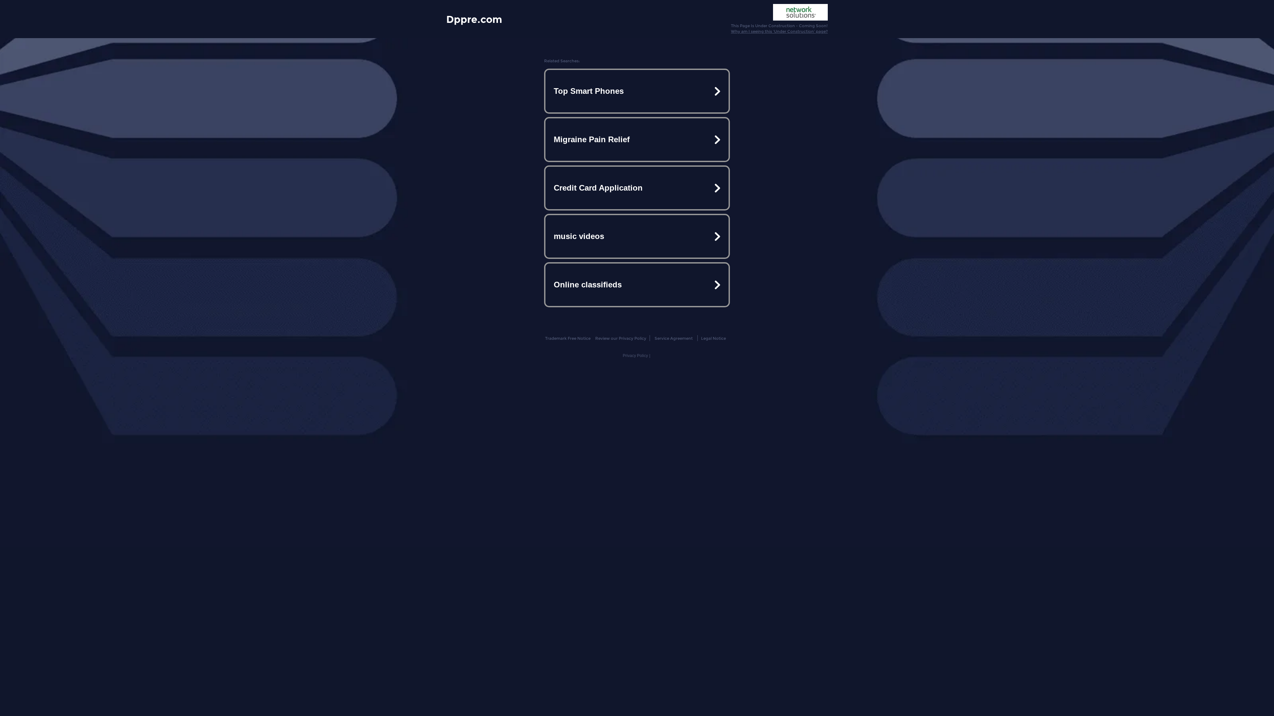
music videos (579, 236)
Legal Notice (713, 338)
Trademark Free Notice (568, 338)
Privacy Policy (635, 355)
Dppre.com (474, 19)
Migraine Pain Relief (592, 139)
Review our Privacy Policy (620, 338)
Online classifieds (588, 284)
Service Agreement (674, 338)
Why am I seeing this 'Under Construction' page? (779, 31)
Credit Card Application (598, 187)
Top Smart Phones (589, 91)
